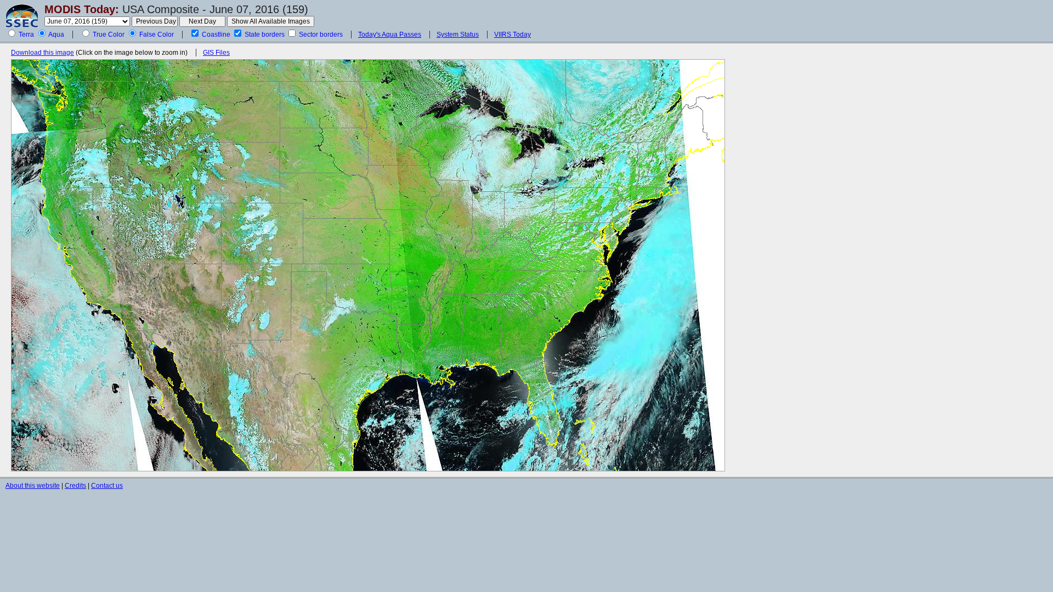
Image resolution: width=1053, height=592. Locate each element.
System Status (458, 34)
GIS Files (216, 52)
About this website (32, 485)
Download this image (42, 52)
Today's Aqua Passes (389, 34)
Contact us (107, 485)
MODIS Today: (81, 9)
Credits (75, 485)
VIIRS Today (512, 34)
